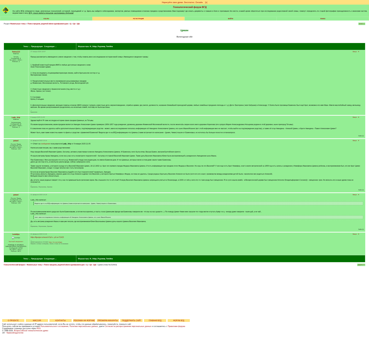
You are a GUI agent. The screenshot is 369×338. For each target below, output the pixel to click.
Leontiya (15, 234)
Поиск (322, 18)
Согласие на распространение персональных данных (128, 326)
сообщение (45, 144)
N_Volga (93, 46)
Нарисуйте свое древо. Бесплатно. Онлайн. (182, 2)
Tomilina (109, 46)
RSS (39, 328)
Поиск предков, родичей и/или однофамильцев (48, 24)
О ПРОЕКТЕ (13, 320)
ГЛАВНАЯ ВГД (155, 320)
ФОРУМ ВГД (178, 320)
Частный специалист (16, 241)
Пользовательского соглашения (54, 326)
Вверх (355, 51)
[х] (206, 2)
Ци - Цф (76, 24)
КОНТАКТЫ (60, 320)
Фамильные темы (18, 24)
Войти (230, 18)
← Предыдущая (36, 46)
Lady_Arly (16, 117)
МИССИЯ (37, 320)
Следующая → (50, 46)
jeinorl (15, 141)
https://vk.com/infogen (55, 242)
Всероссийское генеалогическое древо (31, 331)
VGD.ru (46, 18)
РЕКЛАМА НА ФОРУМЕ (84, 320)
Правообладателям (14, 333)
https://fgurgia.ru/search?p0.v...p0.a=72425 (47, 237)
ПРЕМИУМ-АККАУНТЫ (108, 320)
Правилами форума (176, 326)
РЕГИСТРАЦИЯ (138, 18)
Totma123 (16, 52)
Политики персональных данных (83, 326)
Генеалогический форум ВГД (190, 7)
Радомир (101, 46)
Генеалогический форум (14, 265)
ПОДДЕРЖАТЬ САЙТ (131, 320)
